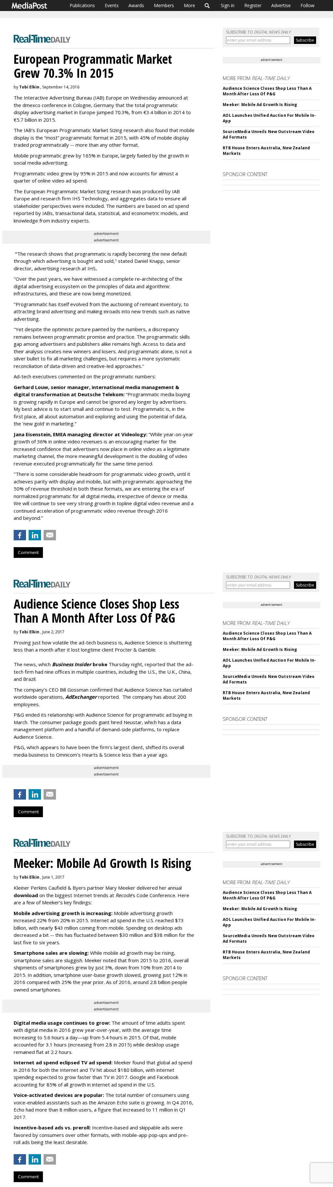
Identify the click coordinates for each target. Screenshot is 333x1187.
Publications (82, 5)
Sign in (227, 5)
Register (252, 5)
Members (164, 5)
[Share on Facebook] (20, 535)
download (26, 895)
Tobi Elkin (29, 87)
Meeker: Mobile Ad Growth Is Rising (260, 104)
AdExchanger (81, 697)
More (189, 5)
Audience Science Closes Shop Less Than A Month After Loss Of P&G (267, 91)
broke (79, 664)
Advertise (281, 5)
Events (112, 5)
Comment (28, 552)
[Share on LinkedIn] (35, 535)
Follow (307, 5)
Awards (136, 5)
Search (207, 5)
